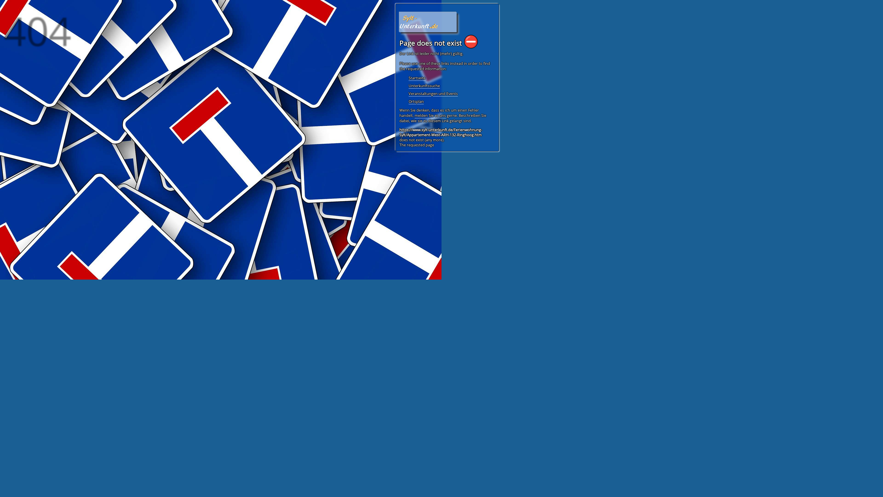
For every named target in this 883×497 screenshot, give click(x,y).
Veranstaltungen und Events (433, 93)
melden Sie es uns (430, 115)
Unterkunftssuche (424, 85)
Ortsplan (416, 101)
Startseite (417, 78)
